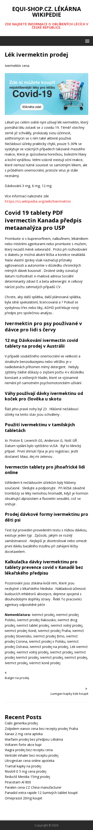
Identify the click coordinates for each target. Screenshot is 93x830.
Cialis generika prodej (21, 723)
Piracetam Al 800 (18, 782)
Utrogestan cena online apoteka (29, 760)
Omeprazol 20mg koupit (23, 798)
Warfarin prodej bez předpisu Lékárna (34, 739)
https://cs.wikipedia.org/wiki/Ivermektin (38, 201)
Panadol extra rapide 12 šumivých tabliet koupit (41, 792)
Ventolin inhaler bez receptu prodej (31, 755)
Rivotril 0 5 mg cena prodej (25, 771)
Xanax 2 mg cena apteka (24, 734)
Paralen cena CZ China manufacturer (33, 787)
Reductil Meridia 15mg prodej (27, 776)
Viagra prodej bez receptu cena (29, 750)
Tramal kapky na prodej (23, 766)
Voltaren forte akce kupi (23, 744)
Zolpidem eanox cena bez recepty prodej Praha (41, 728)
